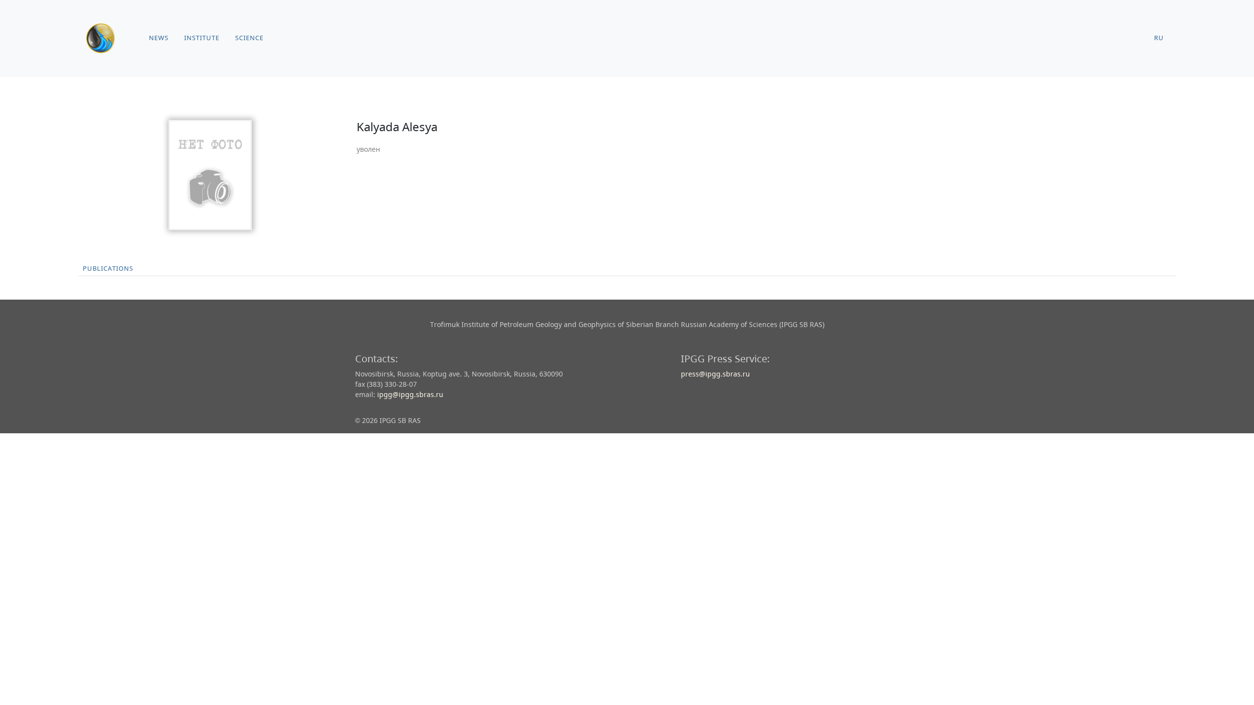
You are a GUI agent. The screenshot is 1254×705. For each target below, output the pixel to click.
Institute (201, 38)
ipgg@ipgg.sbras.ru (410, 394)
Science (249, 38)
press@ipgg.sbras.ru (715, 373)
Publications (108, 268)
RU (1159, 38)
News (159, 38)
